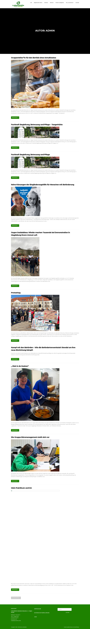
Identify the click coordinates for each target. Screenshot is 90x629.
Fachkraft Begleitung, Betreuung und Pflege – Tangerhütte (36, 124)
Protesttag (15, 293)
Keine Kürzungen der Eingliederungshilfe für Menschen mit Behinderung (42, 184)
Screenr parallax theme (68, 627)
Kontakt (77, 2)
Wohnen (52, 2)
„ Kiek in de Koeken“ (20, 366)
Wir (31, 2)
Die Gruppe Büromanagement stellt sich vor (30, 437)
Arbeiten (46, 2)
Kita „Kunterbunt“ (70, 2)
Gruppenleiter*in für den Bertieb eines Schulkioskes (33, 58)
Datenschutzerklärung (42, 612)
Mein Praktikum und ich (21, 488)
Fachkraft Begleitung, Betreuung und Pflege (30, 154)
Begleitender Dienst (38, 2)
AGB (35, 616)
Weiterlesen (14, 117)
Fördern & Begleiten (60, 2)
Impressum (37, 608)
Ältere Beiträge (16, 597)
